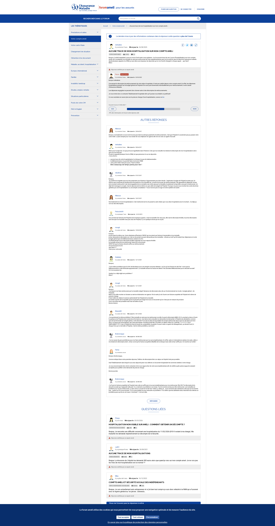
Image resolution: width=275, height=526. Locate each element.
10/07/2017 (134, 198)
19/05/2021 (134, 230)
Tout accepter (123, 517)
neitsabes (118, 45)
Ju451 (117, 447)
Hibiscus (118, 129)
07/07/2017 (134, 175)
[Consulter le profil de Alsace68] (111, 315)
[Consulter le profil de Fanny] (111, 353)
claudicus (118, 173)
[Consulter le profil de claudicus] (111, 176)
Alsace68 (118, 311)
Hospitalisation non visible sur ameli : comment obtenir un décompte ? (147, 424)
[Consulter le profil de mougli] (111, 231)
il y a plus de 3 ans (120, 314)
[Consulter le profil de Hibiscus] (111, 132)
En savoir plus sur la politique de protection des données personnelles (137, 522)
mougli (117, 227)
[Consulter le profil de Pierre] (111, 78)
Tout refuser (138, 517)
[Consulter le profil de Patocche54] (111, 215)
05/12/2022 (134, 314)
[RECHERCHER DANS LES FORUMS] (198, 19)
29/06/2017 (134, 131)
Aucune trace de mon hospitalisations (129, 453)
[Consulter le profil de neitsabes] (111, 48)
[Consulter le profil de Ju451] (111, 450)
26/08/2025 (135, 381)
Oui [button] (113, 109)
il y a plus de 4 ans (120, 260)
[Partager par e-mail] (191, 45)
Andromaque (119, 334)
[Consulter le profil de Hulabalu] (111, 261)
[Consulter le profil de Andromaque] (111, 337)
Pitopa (117, 418)
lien (163, 97)
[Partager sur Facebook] (182, 45)
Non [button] (195, 109)
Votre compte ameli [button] (78, 39)
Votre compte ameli (115, 54)
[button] (137, 11)
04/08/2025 (135, 336)
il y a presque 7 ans (120, 214)
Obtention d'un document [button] (81, 58)
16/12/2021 (134, 260)
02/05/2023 (134, 77)
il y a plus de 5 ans (120, 230)
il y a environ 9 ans (120, 77)
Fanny (117, 350)
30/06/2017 (134, 147)
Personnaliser (152, 517)
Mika (116, 476)
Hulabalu (118, 257)
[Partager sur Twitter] (187, 45)
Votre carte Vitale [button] (78, 45)
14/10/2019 (135, 214)
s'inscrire (200, 9)
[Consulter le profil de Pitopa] (111, 421)
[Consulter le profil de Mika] (111, 479)
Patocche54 (119, 211)
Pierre (117, 74)
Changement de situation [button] (80, 52)
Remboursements (114, 456)
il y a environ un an (120, 336)
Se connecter (186, 9)
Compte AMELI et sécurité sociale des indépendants (136, 482)
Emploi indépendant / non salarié (119, 485)
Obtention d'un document (117, 427)
